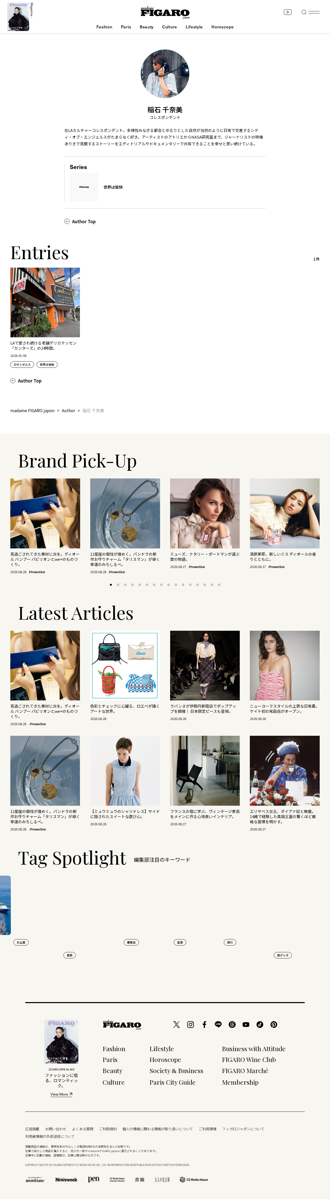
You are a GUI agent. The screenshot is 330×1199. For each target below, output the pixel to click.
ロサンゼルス (22, 364)
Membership (240, 1082)
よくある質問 (82, 1128)
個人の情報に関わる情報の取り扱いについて (157, 1128)
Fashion (104, 26)
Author (68, 410)
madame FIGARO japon (32, 410)
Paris (126, 26)
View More (59, 1095)
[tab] (111, 585)
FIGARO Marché (245, 1070)
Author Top (84, 221)
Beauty (147, 26)
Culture (169, 26)
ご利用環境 (208, 1128)
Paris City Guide (173, 1082)
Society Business (176, 1070)
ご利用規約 (108, 1128)
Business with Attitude (254, 1048)
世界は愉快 (47, 364)
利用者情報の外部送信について (50, 1136)
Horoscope (222, 26)
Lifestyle (194, 26)
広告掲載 (32, 1128)
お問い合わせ (55, 1128)
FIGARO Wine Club (249, 1059)
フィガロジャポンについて (243, 1128)
